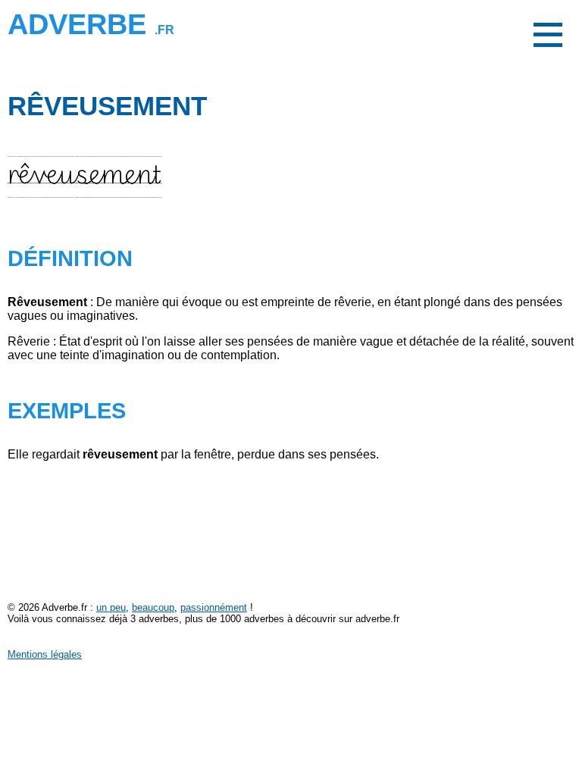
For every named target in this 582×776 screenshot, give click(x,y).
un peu (111, 607)
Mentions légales (45, 654)
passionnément (213, 607)
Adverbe (91, 24)
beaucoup (153, 607)
